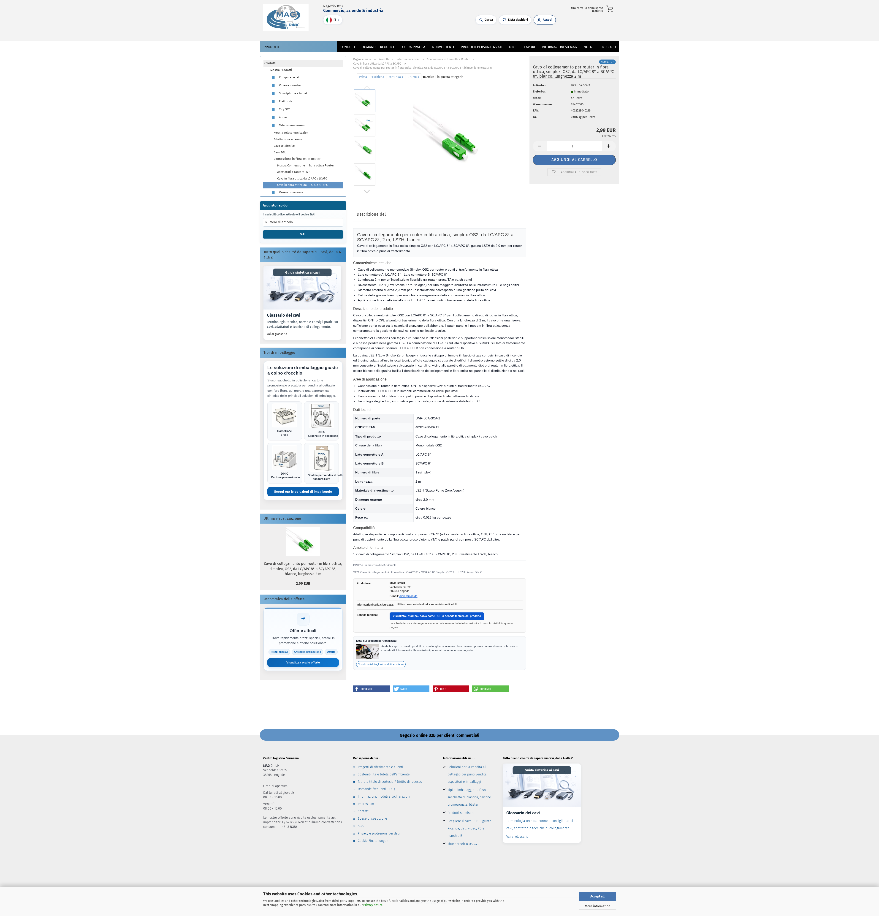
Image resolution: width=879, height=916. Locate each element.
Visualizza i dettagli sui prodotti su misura (381, 664)
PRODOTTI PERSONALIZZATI (481, 47)
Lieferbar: (539, 91)
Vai (303, 234)
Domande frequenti (378, 47)
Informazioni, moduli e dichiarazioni (384, 797)
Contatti (347, 47)
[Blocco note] (432, 33)
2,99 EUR (303, 583)
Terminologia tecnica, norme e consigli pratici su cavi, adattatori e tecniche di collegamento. (302, 324)
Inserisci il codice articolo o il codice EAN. (289, 214)
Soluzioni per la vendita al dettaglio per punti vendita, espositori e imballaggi (467, 774)
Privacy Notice (373, 905)
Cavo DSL (280, 152)
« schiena (377, 77)
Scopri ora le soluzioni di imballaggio (303, 491)
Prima (363, 77)
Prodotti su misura (461, 813)
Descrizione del (371, 214)
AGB (361, 826)
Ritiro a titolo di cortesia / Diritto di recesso (390, 782)
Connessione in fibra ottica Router (297, 158)
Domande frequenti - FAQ (376, 789)
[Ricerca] (419, 33)
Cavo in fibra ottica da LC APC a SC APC (302, 185)
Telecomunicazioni (291, 125)
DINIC (513, 47)
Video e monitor (289, 85)
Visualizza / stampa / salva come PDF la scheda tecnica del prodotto (437, 616)
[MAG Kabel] (287, 17)
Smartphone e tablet (292, 93)
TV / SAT (284, 109)
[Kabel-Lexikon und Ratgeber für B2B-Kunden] (302, 288)
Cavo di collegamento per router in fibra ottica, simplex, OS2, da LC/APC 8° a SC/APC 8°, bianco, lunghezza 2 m (303, 568)
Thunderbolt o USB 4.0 (464, 844)
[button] (423, 33)
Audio (282, 117)
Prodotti (271, 47)
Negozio (609, 47)
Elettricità (285, 101)
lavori (529, 47)
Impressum (366, 804)
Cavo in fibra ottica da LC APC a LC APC (302, 178)
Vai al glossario (277, 334)
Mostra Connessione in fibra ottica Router (305, 165)
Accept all (597, 896)
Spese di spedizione (372, 819)
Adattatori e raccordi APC (294, 172)
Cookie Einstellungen (373, 841)
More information (597, 906)
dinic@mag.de (408, 596)
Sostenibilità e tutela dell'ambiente (384, 774)
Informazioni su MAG (559, 47)
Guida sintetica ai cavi (302, 272)
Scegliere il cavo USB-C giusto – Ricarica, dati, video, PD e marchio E (471, 828)
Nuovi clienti (443, 47)
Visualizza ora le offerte (303, 662)
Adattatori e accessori (288, 139)
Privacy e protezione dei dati (379, 833)
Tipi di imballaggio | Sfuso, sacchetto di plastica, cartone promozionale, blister (469, 797)
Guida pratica (413, 47)
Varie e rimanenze (290, 192)
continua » (395, 77)
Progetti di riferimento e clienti (380, 767)
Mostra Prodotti (281, 70)
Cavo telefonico (284, 145)
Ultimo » (413, 77)
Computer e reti (289, 77)
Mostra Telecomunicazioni (291, 132)
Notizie (589, 47)
